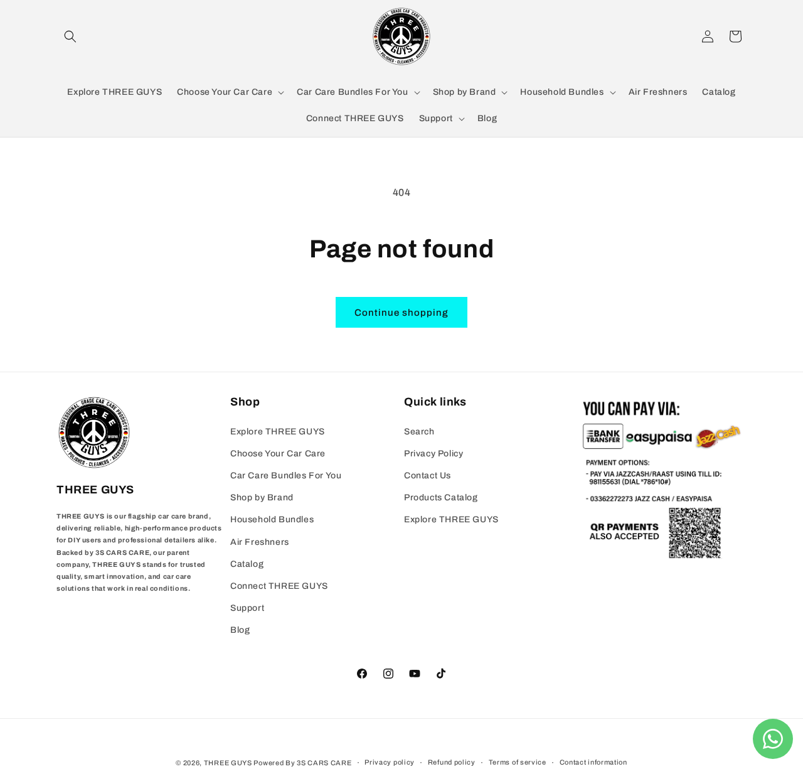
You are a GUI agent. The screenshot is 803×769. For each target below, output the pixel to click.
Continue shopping (401, 313)
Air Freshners (259, 542)
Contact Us (427, 475)
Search (419, 431)
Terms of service (517, 762)
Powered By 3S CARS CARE (302, 762)
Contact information (593, 762)
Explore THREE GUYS (277, 431)
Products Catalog (441, 497)
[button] (70, 36)
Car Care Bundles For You (285, 475)
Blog (240, 630)
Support (247, 608)
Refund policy (452, 762)
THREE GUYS (228, 762)
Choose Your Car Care (278, 453)
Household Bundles (272, 519)
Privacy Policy (433, 453)
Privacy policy (389, 762)
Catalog (246, 564)
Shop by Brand (262, 497)
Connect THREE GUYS (279, 586)
